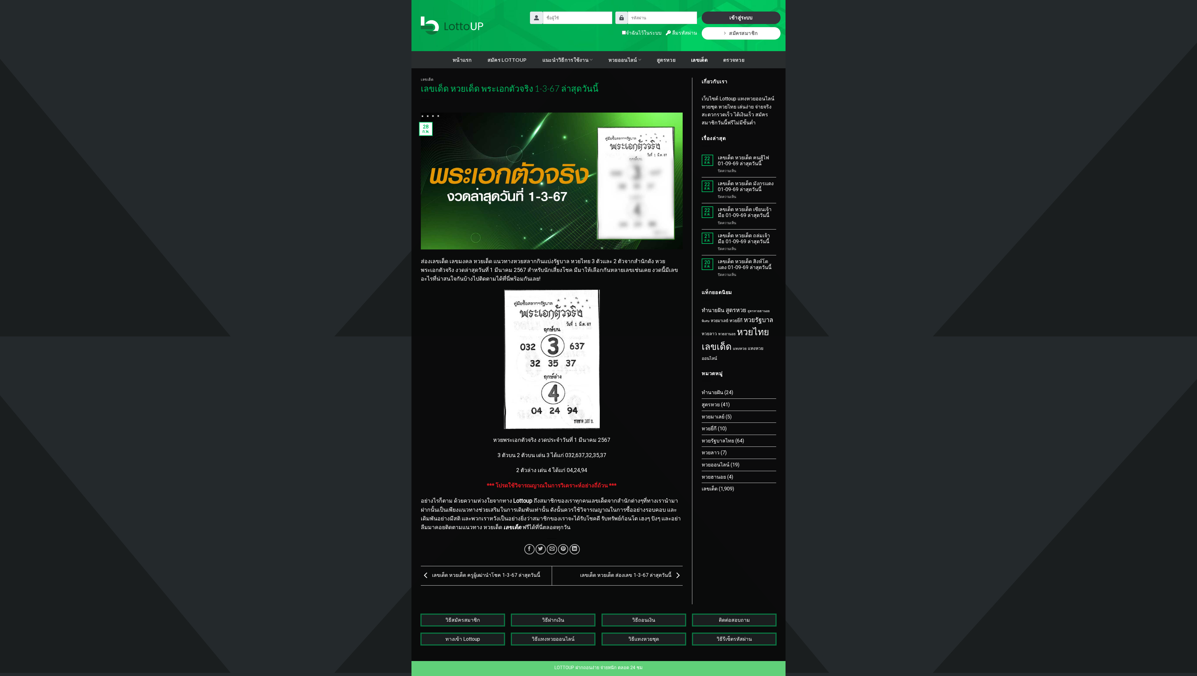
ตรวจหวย (733, 60)
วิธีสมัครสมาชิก (462, 620)
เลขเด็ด (699, 60)
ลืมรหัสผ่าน (684, 33)
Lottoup (522, 501)
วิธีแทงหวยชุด (643, 639)
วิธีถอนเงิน (643, 620)
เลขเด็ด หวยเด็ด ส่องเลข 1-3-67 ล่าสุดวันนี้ (626, 575)
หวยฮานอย (727, 334)
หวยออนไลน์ (715, 465)
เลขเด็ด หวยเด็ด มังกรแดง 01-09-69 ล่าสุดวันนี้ (746, 186)
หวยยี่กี (736, 320)
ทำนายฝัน (713, 310)
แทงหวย (740, 348)
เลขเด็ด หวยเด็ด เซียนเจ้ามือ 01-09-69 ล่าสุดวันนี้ (745, 212)
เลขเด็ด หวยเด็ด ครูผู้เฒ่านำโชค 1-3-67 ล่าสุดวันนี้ (485, 575)
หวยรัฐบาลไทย (718, 441)
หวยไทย (753, 332)
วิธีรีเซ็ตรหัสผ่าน (734, 639)
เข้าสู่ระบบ (741, 18)
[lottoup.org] (452, 26)
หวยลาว (709, 333)
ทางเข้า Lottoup (462, 639)
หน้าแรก (462, 60)
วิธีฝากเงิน (553, 620)
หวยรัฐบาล (758, 320)
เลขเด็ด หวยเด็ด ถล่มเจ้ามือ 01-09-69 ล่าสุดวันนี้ (744, 238)
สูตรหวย (666, 60)
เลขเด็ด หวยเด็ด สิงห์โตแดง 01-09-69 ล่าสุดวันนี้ (745, 264)
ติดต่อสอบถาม (734, 620)
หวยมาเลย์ (719, 320)
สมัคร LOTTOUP (507, 60)
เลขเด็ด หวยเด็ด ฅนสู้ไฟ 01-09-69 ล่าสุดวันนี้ (743, 161)
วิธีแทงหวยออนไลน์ (553, 639)
